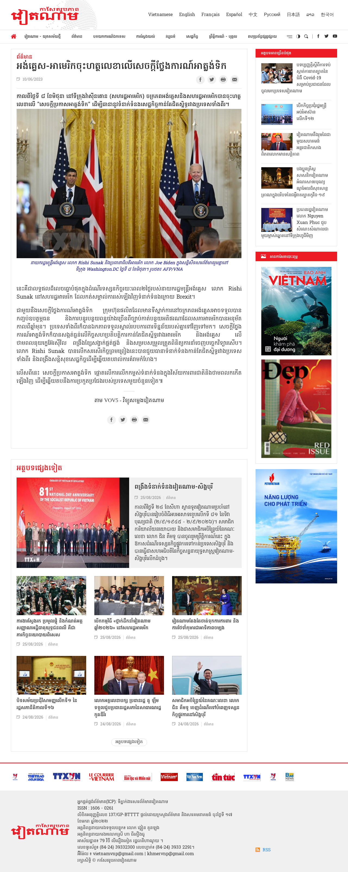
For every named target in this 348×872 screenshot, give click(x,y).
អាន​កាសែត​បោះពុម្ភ (284, 257)
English (187, 15)
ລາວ (310, 15)
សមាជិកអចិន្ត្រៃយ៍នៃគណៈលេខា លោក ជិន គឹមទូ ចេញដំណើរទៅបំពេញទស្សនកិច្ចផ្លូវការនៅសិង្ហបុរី (206, 707)
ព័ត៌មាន (77, 37)
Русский (272, 15)
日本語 (293, 15)
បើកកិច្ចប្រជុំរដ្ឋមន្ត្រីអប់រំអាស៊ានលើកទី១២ (312, 112)
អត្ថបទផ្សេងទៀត (39, 468)
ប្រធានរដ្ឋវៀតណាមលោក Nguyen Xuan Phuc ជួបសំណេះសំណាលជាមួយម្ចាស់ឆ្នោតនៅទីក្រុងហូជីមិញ (294, 223)
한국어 (327, 15)
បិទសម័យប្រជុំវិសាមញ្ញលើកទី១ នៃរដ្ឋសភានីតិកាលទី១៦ (47, 704)
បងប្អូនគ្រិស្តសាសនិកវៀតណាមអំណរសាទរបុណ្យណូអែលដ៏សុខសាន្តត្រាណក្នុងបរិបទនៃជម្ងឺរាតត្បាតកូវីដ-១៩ (294, 182)
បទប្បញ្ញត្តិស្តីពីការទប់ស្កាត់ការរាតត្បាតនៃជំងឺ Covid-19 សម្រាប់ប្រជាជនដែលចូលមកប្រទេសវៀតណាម (296, 78)
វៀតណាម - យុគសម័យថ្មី (42, 37)
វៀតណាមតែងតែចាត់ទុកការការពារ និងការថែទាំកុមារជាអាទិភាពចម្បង (205, 625)
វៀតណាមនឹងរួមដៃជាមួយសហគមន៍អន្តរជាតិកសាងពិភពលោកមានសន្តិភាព (296, 145)
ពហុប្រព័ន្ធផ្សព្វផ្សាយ (262, 37)
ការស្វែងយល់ (145, 37)
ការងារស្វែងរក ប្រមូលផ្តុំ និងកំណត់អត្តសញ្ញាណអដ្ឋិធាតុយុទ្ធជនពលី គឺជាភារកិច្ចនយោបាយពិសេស (50, 628)
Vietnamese (160, 15)
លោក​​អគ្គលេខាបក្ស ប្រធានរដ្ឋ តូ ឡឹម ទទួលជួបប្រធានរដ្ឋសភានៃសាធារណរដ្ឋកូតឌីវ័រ (127, 707)
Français (210, 15)
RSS (267, 850)
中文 (253, 15)
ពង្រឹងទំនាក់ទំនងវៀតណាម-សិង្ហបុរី (174, 487)
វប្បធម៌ (170, 37)
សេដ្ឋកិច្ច (192, 37)
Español (234, 15)
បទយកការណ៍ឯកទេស (109, 37)
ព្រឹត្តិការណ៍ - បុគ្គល (223, 37)
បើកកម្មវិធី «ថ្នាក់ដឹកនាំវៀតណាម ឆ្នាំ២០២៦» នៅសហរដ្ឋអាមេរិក (122, 625)
